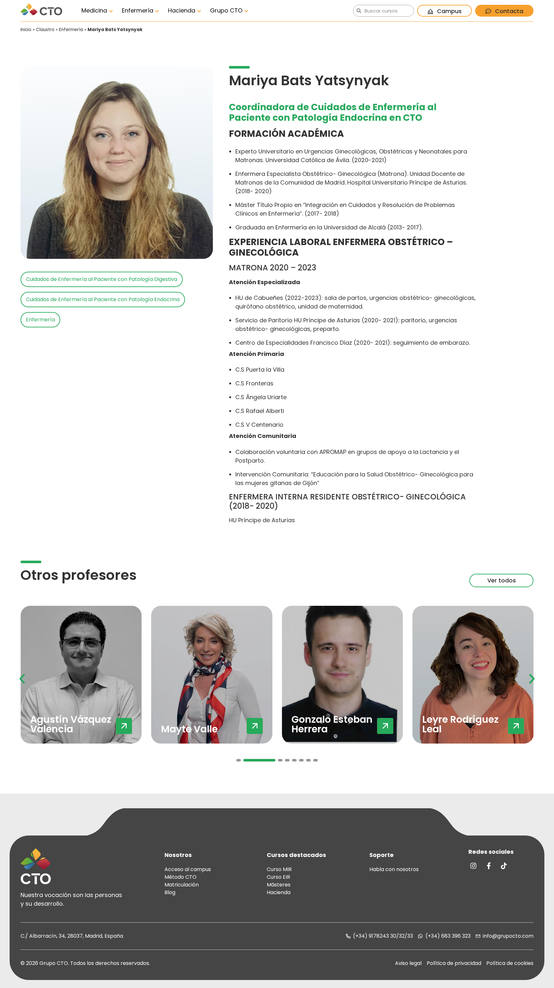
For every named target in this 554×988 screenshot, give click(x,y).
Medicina (94, 10)
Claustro (45, 30)
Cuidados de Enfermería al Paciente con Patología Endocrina (103, 299)
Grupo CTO (226, 10)
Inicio (26, 30)
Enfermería (137, 10)
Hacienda (181, 10)
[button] (22, 678)
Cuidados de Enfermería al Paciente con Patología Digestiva (101, 279)
